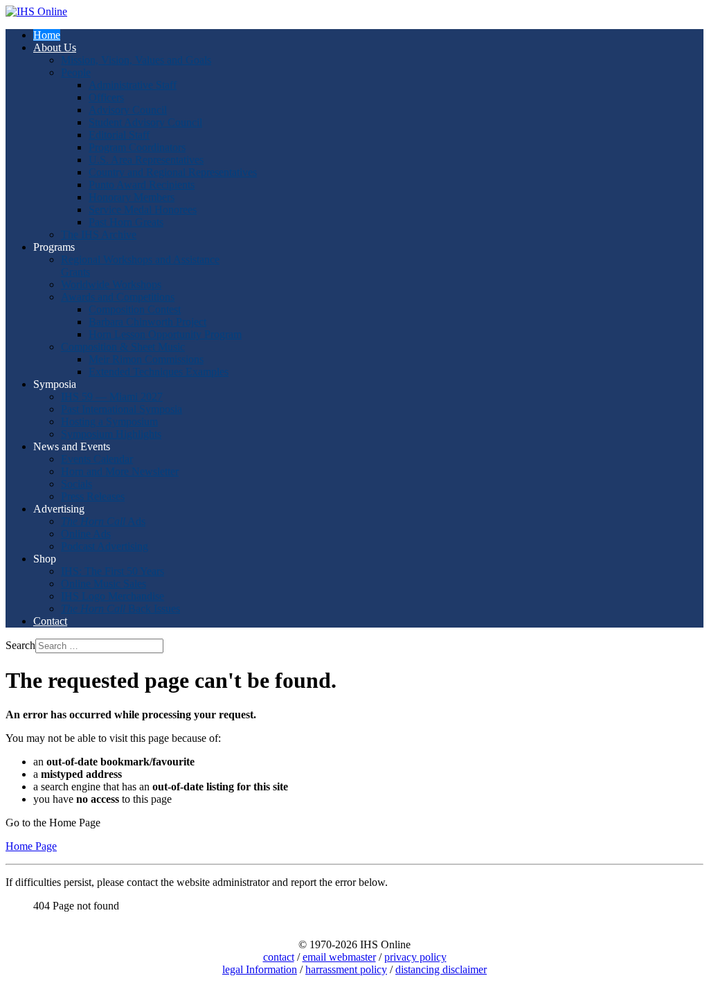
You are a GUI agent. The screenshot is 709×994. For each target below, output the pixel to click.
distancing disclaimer (441, 969)
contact (278, 957)
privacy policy (415, 957)
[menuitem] (46, 35)
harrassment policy (346, 969)
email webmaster (339, 957)
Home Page (31, 846)
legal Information (259, 969)
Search (20, 645)
